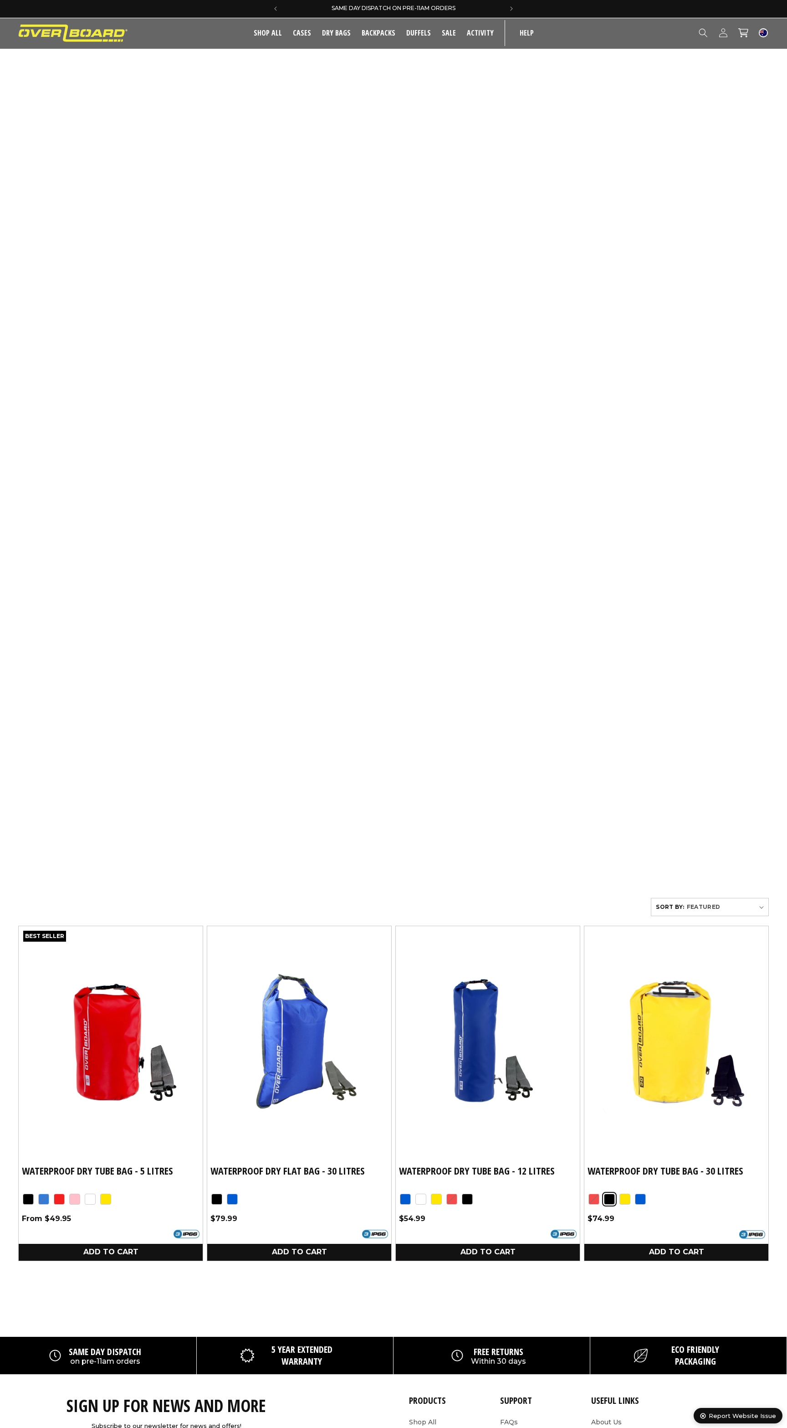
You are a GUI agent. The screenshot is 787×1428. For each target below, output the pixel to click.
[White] (90, 1198)
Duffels (418, 33)
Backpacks (378, 33)
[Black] (28, 1198)
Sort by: (670, 906)
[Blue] (43, 1198)
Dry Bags (336, 33)
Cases (302, 33)
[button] (302, 33)
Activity (480, 33)
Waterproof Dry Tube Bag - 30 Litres (665, 1170)
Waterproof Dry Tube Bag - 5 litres (97, 1170)
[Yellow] (105, 1198)
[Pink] (74, 1198)
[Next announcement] (511, 8)
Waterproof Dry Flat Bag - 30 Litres (287, 1170)
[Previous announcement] (276, 8)
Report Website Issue (742, 1415)
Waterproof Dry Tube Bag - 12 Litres (476, 1170)
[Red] (59, 1198)
